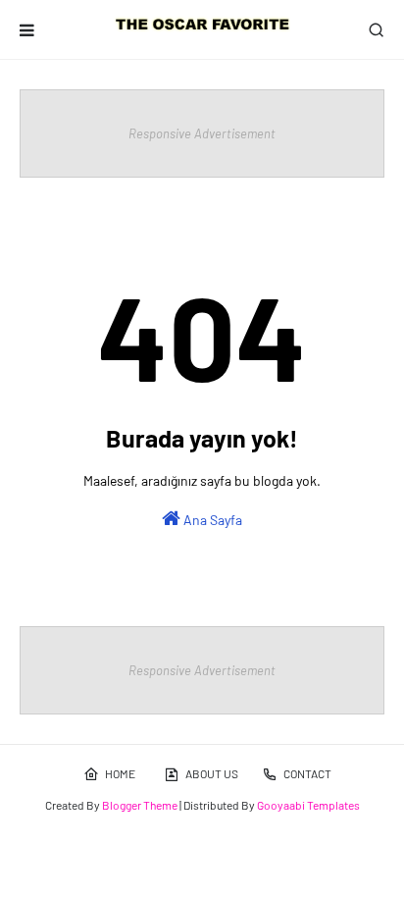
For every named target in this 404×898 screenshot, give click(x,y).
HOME (120, 773)
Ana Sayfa (211, 519)
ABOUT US (211, 773)
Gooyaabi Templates (308, 805)
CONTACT (307, 773)
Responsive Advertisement (202, 133)
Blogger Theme (139, 805)
